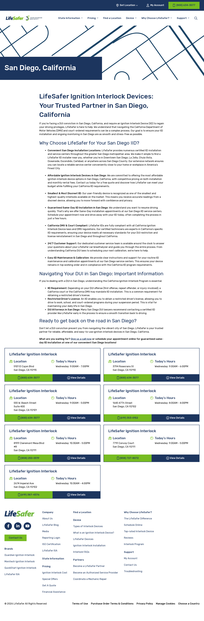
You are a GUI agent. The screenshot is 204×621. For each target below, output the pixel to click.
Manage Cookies (165, 603)
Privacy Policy (144, 603)
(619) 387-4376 (30, 494)
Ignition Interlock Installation (89, 545)
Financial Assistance (53, 591)
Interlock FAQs (81, 552)
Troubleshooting (133, 571)
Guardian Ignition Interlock (19, 555)
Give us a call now (81, 339)
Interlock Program (134, 544)
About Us (47, 518)
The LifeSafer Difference (138, 518)
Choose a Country (189, 603)
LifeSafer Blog (50, 525)
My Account (157, 5)
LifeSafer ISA (12, 574)
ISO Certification (51, 544)
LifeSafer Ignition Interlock (33, 354)
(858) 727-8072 (129, 458)
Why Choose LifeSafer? (155, 18)
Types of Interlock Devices (88, 526)
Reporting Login (51, 537)
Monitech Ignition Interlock (19, 561)
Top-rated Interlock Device (139, 531)
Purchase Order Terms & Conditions (112, 603)
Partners (78, 559)
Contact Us (15, 537)
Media (45, 531)
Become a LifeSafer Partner (89, 566)
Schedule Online (133, 525)
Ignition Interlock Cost (54, 572)
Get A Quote (49, 585)
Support (129, 552)
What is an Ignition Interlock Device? (93, 532)
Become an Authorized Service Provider (95, 572)
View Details (78, 377)
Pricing (92, 18)
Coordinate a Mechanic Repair (90, 579)
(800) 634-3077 (30, 377)
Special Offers (50, 579)
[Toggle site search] (196, 18)
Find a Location (112, 18)
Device (130, 18)
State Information (69, 18)
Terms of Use (80, 603)
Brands (8, 548)
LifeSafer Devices (83, 539)
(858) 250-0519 (30, 458)
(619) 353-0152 (129, 417)
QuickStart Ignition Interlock (20, 567)
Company (47, 512)
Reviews (128, 537)
